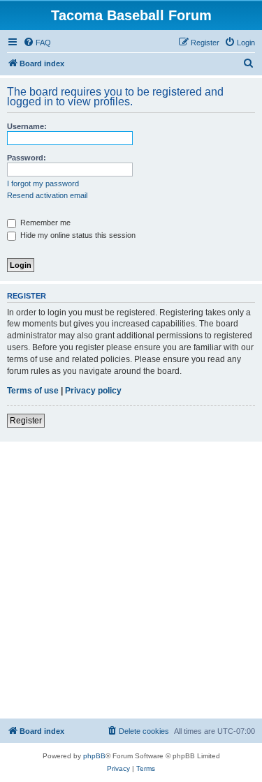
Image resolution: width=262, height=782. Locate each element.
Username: (27, 126)
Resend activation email (47, 195)
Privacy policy (93, 391)
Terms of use (33, 391)
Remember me (44, 222)
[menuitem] (37, 42)
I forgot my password (43, 183)
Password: (26, 157)
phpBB (94, 756)
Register (26, 421)
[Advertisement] (131, 579)
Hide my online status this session (77, 235)
